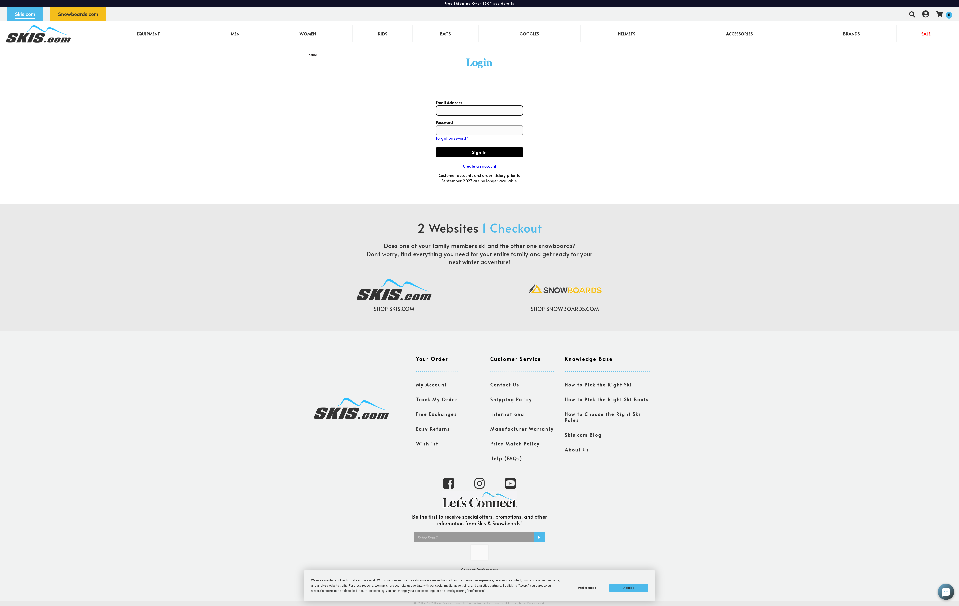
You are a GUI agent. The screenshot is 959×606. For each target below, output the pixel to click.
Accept (628, 588)
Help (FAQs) (506, 458)
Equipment (148, 33)
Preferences (587, 588)
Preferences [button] (476, 591)
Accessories (739, 33)
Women (308, 33)
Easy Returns (433, 429)
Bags (445, 33)
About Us (577, 450)
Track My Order (437, 399)
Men (235, 33)
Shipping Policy (511, 399)
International (508, 414)
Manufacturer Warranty (522, 429)
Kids (382, 33)
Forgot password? (452, 138)
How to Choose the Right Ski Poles (603, 417)
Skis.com (25, 14)
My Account (431, 385)
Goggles (529, 33)
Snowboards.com (78, 14)
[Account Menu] (925, 14)
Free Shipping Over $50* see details (479, 3)
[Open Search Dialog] (912, 14)
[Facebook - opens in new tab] (448, 483)
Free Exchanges (436, 414)
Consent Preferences (479, 569)
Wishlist (427, 444)
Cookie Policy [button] (375, 591)
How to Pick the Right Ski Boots (607, 399)
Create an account (479, 166)
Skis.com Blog (583, 435)
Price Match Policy (515, 444)
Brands (851, 33)
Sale (926, 33)
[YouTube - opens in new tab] (510, 483)
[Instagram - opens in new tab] (479, 483)
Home (312, 54)
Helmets (626, 33)
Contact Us (504, 385)
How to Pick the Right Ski (598, 385)
